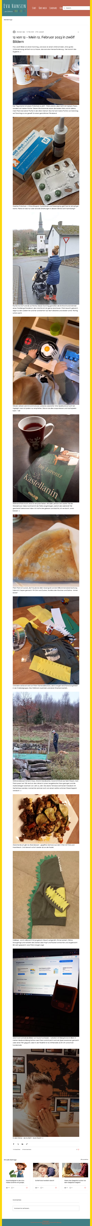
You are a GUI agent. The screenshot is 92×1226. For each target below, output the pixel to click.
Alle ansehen (84, 1159)
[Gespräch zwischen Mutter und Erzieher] (75, 1170)
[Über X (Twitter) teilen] (18, 1144)
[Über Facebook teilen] (13, 1144)
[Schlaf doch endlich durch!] (46, 1170)
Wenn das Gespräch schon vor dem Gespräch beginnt (75, 1181)
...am (8, 11)
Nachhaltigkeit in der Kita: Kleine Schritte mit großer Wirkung (15, 1181)
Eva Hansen (15, 5)
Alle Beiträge (8, 19)
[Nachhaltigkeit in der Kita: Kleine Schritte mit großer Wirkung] (17, 1170)
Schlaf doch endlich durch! (44, 1180)
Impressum (46, 1221)
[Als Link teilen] (27, 1144)
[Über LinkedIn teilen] (22, 1144)
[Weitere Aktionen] (78, 32)
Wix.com (59, 1222)
